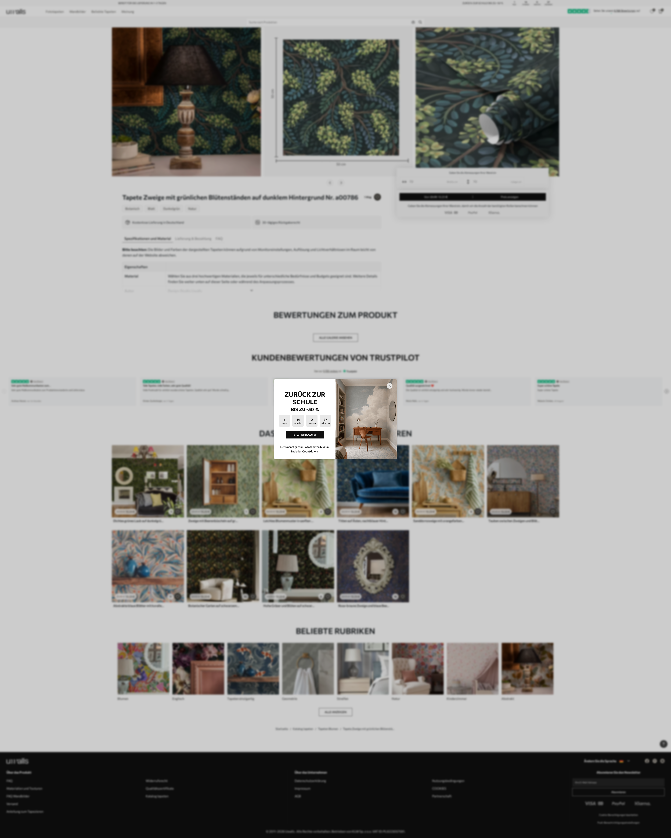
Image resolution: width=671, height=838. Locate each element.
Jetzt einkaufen (305, 434)
